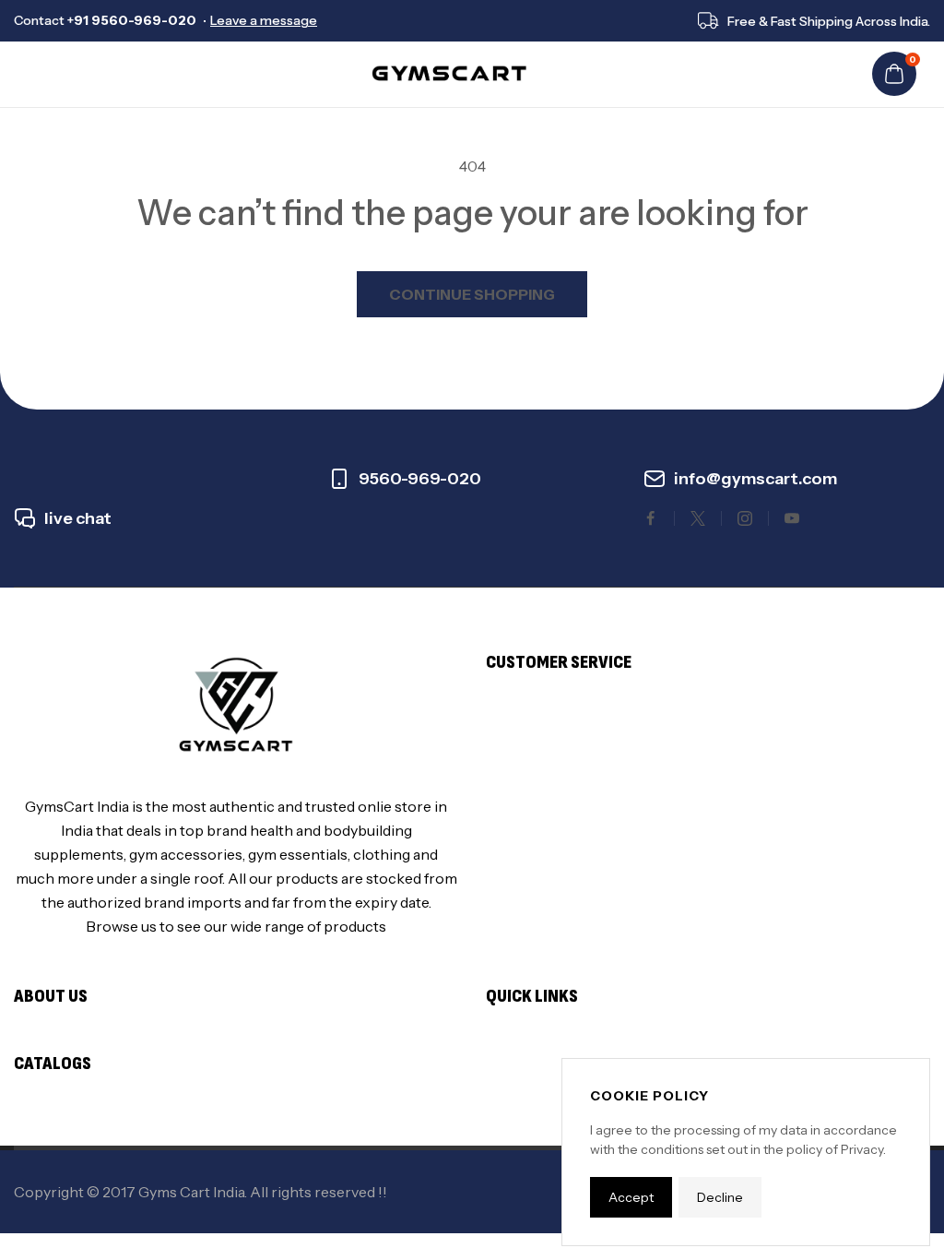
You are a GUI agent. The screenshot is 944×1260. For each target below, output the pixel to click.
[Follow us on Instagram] (745, 518)
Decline (720, 1197)
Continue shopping (472, 294)
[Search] (60, 74)
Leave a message (263, 20)
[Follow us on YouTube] (792, 518)
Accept (631, 1197)
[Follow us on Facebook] (650, 518)
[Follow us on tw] (697, 518)
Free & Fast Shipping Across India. (828, 21)
